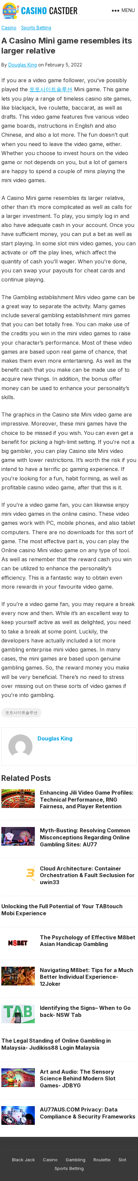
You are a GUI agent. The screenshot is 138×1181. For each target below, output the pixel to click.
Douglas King (22, 65)
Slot (122, 1159)
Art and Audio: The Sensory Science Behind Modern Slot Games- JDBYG (78, 1078)
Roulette (102, 1159)
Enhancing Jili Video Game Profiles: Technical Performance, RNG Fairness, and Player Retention (87, 799)
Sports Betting (36, 27)
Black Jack (23, 1159)
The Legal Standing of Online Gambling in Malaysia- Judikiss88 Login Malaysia (56, 1044)
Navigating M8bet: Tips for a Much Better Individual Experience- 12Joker (86, 977)
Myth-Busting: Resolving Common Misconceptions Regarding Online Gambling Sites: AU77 (85, 837)
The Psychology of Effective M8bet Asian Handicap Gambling (87, 941)
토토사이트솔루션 (50, 89)
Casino (8, 27)
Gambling (75, 1159)
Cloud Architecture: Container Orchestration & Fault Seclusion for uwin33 (87, 875)
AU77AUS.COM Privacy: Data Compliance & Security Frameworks (87, 1113)
